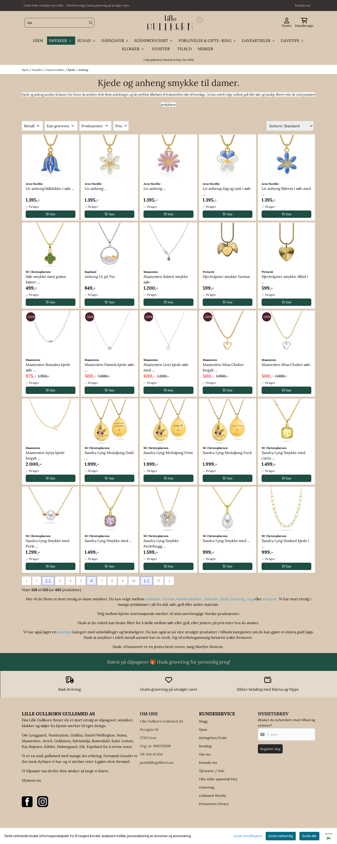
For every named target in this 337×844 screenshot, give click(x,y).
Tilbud (184, 48)
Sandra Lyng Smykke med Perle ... (47, 543)
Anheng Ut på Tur (100, 276)
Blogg (203, 721)
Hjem (25, 70)
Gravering (206, 787)
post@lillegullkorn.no (157, 762)
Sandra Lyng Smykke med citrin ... (283, 455)
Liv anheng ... (96, 188)
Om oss (204, 754)
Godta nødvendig (280, 836)
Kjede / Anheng (78, 70)
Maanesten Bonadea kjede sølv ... (48, 367)
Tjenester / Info (211, 771)
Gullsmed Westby (212, 796)
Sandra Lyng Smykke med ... (108, 540)
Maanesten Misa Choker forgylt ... (223, 367)
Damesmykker (55, 70)
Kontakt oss (208, 763)
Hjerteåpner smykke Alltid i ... (285, 279)
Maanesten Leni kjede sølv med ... (166, 367)
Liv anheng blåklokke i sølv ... (50, 188)
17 (158, 581)
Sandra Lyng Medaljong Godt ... (109, 455)
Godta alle (309, 836)
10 (133, 581)
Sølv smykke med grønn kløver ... (46, 279)
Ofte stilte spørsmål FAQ (218, 779)
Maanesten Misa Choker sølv (286, 364)
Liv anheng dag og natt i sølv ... (227, 191)
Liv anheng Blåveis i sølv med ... (286, 191)
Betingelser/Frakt (213, 738)
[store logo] (169, 22)
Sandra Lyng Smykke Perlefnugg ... (161, 543)
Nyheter (161, 48)
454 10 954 (154, 754)
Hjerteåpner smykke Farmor (226, 276)
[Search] (91, 22)
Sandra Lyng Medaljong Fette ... (168, 455)
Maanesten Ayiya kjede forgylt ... (45, 455)
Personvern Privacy (214, 804)
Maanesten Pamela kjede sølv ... (109, 367)
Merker (205, 48)
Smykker (38, 70)
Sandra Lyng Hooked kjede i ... (285, 543)
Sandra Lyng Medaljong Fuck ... (227, 455)
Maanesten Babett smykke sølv (166, 279)
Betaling (205, 746)
